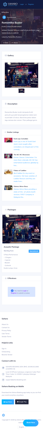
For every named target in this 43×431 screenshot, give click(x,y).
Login (22, 4)
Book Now (31, 422)
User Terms (5, 333)
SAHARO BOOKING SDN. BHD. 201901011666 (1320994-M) (22, 368)
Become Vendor (7, 355)
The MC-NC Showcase (22, 155)
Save (6, 43)
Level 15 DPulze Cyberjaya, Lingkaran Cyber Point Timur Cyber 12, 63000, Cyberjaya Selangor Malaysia (23, 374)
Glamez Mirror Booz (21, 186)
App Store (8, 402)
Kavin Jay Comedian (21, 139)
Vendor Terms (6, 336)
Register (31, 4)
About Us (5, 324)
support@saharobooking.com (16, 380)
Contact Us (5, 327)
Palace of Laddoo (20, 170)
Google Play (22, 402)
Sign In (4, 348)
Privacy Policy (6, 330)
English (21, 427)
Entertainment (11, 17)
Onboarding (6, 352)
